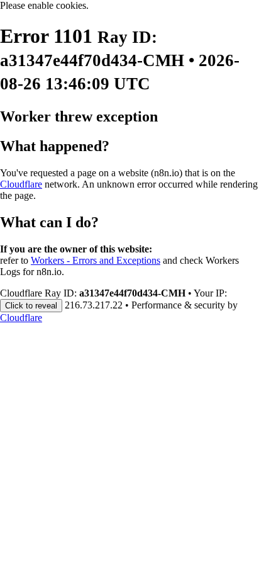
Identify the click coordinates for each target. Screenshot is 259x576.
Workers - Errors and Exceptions (95, 260)
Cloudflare (21, 184)
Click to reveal (31, 305)
